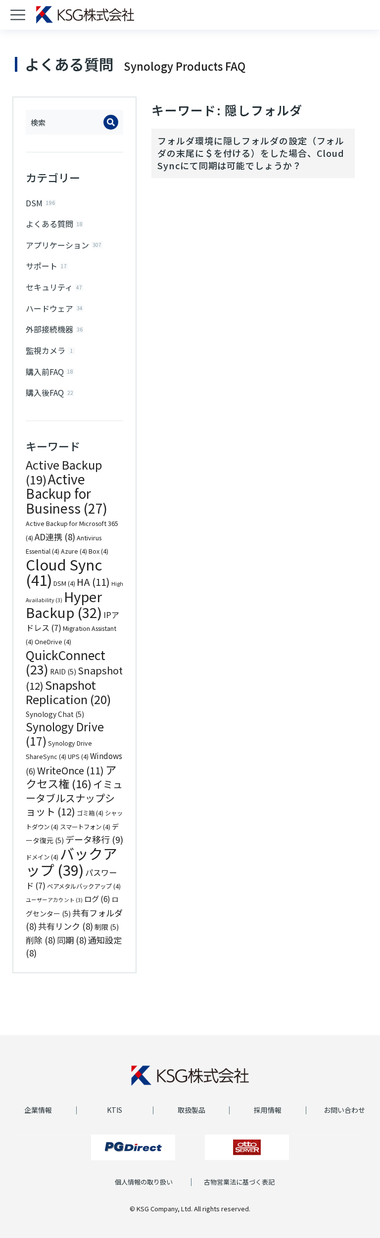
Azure (74, 551)
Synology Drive (65, 733)
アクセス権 (71, 777)
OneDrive (53, 641)
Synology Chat (55, 714)
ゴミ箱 (90, 813)
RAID (63, 671)
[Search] (110, 122)
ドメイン (42, 857)
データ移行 (94, 839)
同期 (72, 940)
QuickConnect (65, 662)
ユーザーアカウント (54, 900)
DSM (64, 583)
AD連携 (55, 536)
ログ (97, 898)
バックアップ (71, 861)
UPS (78, 756)
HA (93, 581)
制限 (107, 927)
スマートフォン (85, 826)
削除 (40, 940)
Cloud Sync (64, 572)
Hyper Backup (64, 604)
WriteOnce (70, 770)
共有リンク (65, 926)
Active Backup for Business (66, 494)
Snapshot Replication (68, 692)
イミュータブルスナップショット (74, 797)
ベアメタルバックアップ (84, 886)
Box (98, 551)
